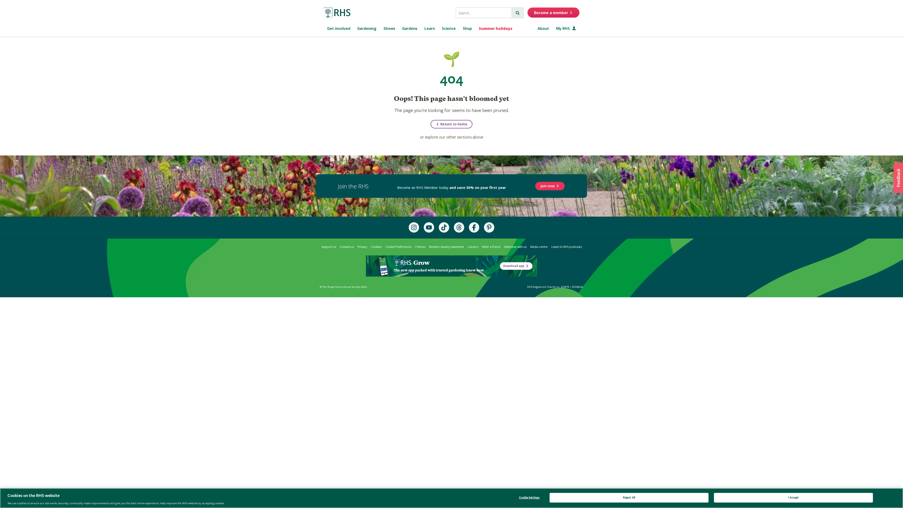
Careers (473, 247)
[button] (898, 178)
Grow (421, 262)
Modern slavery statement (446, 247)
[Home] (337, 13)
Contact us (347, 247)
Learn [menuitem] (429, 28)
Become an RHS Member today (451, 187)
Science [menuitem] (449, 28)
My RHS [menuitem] (563, 28)
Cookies (376, 247)
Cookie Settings (529, 497)
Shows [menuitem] (389, 28)
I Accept (793, 497)
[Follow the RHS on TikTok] (444, 227)
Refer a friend (491, 247)
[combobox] (484, 13)
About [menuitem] (543, 28)
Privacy (362, 247)
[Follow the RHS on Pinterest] (489, 227)
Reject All (629, 497)
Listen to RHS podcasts (566, 247)
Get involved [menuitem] (338, 28)
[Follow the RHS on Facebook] (474, 227)
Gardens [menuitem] (409, 28)
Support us (328, 247)
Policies (420, 247)
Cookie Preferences (398, 247)
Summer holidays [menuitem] (495, 28)
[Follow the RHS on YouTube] (429, 227)
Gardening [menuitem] (366, 28)
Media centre (539, 247)
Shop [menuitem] (467, 28)
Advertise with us (515, 247)
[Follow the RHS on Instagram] (414, 227)
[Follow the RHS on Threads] (459, 227)
